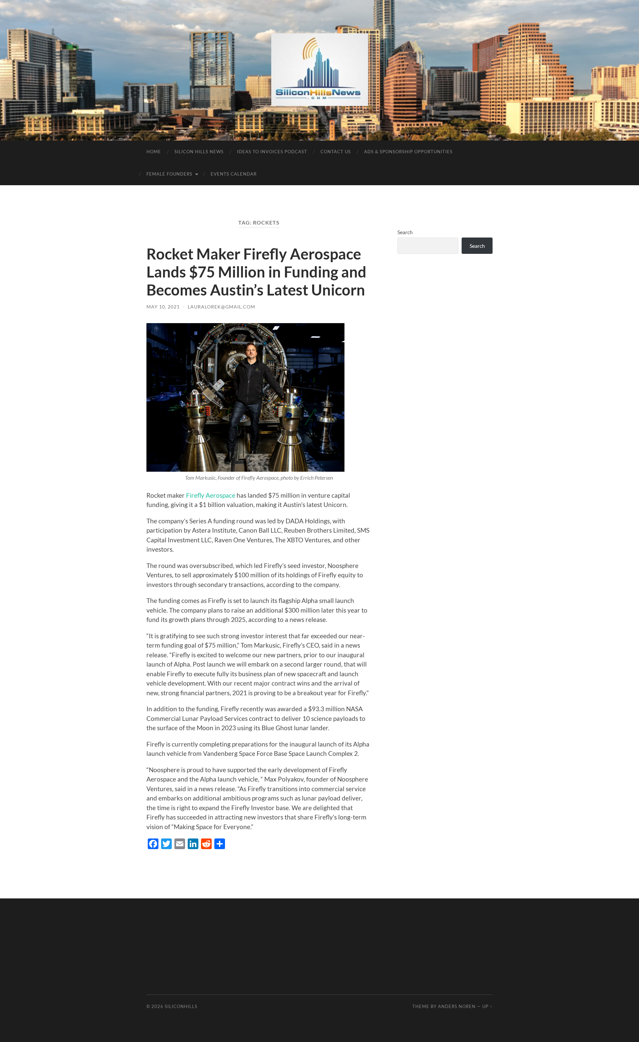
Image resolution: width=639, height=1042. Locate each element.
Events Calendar (234, 174)
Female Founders (169, 174)
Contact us (335, 151)
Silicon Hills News (199, 151)
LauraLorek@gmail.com (221, 306)
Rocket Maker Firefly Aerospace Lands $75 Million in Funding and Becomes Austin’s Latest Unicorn (256, 272)
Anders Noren (457, 1006)
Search (405, 232)
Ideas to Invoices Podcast (272, 151)
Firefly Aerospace (211, 495)
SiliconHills (181, 1006)
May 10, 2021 (163, 306)
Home (153, 151)
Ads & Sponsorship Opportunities (408, 151)
